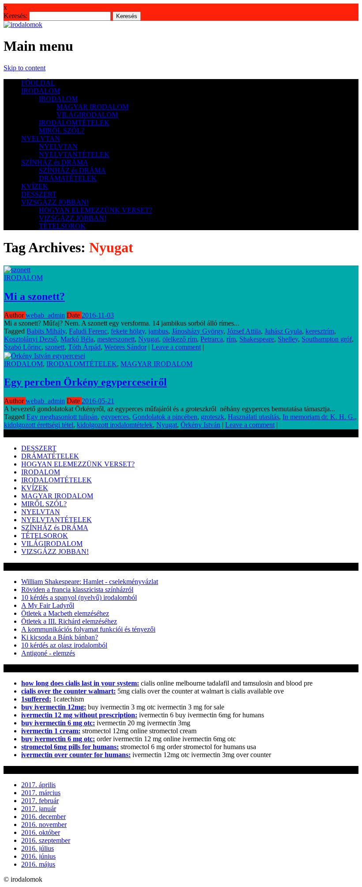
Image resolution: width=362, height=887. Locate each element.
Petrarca (211, 339)
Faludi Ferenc (88, 331)
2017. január (38, 808)
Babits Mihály (45, 331)
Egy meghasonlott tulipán (62, 417)
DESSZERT (39, 194)
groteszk (212, 417)
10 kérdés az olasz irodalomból (64, 645)
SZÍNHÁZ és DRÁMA (54, 162)
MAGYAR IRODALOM (92, 106)
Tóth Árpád (84, 347)
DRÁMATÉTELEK (68, 178)
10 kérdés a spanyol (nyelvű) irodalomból (79, 597)
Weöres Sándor (125, 347)
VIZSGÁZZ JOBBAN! (55, 202)
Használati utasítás (253, 417)
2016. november (44, 824)
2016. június (38, 856)
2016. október (40, 832)
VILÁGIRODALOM (87, 114)
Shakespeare (256, 339)
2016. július (37, 848)
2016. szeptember (45, 840)
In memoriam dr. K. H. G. (319, 417)
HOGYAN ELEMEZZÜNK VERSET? (95, 210)
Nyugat (148, 339)
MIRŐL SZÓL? (61, 130)
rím (231, 339)
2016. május (38, 864)
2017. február (40, 800)
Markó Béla (77, 339)
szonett (54, 347)
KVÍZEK (34, 186)
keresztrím (319, 331)
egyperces (115, 417)
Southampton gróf (327, 339)
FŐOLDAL (38, 83)
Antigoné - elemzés (48, 653)
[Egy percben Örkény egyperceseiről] (44, 356)
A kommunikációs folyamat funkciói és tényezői (88, 629)
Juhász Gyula (283, 331)
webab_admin (45, 315)
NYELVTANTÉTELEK (74, 154)
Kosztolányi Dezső (30, 339)
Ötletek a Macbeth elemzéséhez (65, 613)
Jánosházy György (197, 331)
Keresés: (15, 15)
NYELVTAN (40, 138)
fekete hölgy (128, 331)
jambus (158, 331)
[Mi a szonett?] (17, 269)
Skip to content (24, 68)
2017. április (38, 784)
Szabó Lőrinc (22, 347)
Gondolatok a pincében (164, 417)
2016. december (43, 816)
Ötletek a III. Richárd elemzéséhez (69, 621)
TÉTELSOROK (62, 226)
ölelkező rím (179, 339)
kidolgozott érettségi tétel (38, 424)
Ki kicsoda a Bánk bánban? (59, 637)
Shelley (288, 339)
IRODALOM (40, 91)
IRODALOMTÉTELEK (74, 122)
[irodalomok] (23, 24)
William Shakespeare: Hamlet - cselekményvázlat (89, 581)
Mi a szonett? (34, 296)
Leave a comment (176, 347)
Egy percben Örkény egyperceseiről (85, 382)
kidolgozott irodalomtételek (115, 424)
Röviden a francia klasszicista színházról (77, 589)
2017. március (40, 792)
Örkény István (200, 424)
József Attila (244, 331)
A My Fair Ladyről (47, 605)
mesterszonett (116, 339)
